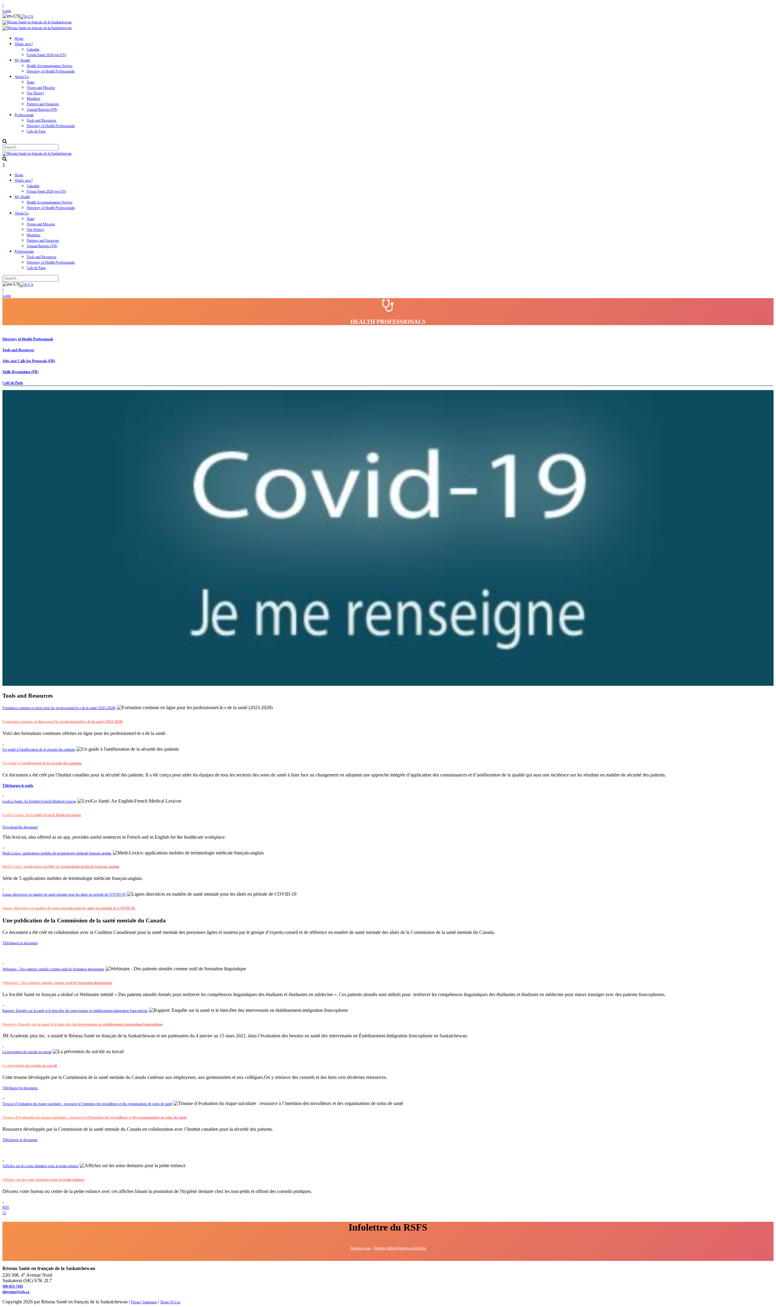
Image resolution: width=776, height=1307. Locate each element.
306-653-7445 (12, 1286)
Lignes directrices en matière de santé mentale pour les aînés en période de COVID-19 (63, 894)
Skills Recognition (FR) (20, 372)
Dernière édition (385, 1248)
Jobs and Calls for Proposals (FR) (28, 361)
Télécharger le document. (20, 1088)
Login (6, 11)
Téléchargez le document (20, 943)
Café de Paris (12, 383)
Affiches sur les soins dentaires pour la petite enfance (40, 1166)
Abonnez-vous (360, 1248)
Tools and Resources (18, 350)
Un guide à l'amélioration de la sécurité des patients (38, 749)
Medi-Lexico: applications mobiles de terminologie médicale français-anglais (57, 853)
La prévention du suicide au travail (27, 1052)
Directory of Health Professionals (27, 339)
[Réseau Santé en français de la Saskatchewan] (37, 22)
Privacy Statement (144, 1302)
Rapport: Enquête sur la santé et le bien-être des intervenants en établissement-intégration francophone (75, 1011)
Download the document (20, 827)
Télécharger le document (19, 1140)
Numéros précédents (411, 1248)
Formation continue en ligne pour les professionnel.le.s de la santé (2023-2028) (59, 708)
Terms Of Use (170, 1302)
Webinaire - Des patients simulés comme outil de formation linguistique (53, 969)
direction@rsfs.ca (15, 1292)
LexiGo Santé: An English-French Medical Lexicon (39, 801)
